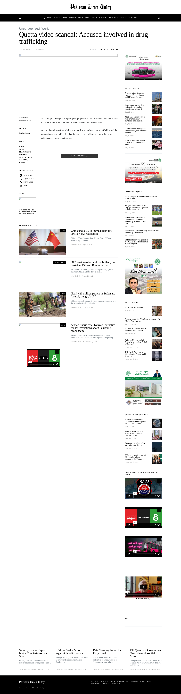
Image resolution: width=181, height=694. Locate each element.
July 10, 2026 (129, 124)
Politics (57, 18)
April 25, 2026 (129, 247)
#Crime (22, 147)
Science (123, 18)
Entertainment (84, 18)
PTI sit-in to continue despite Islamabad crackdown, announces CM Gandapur (136, 457)
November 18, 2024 (132, 359)
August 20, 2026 (130, 202)
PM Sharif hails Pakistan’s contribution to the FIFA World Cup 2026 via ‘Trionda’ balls (136, 221)
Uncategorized (29, 28)
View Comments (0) (79, 156)
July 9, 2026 (129, 136)
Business (72, 18)
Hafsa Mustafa (76, 245)
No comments (26, 49)
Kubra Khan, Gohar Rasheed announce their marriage (136, 329)
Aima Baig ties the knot (134, 307)
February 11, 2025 (131, 448)
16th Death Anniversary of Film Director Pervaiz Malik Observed (135, 354)
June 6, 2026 (129, 236)
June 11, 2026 (129, 227)
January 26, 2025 (131, 333)
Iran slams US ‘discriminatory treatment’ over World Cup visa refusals (142, 232)
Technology (113, 18)
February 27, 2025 (131, 438)
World (94, 18)
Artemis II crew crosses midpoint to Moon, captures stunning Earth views (135, 421)
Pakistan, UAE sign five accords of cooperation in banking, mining (134, 433)
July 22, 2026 (129, 112)
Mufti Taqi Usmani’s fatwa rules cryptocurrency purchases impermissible (135, 119)
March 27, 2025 (130, 324)
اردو (44, 18)
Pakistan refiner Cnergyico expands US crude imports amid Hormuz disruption (135, 95)
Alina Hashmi (75, 276)
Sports (64, 18)
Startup (102, 18)
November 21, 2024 (131, 347)
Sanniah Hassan (24, 133)
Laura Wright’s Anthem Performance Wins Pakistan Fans (141, 197)
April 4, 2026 (129, 426)
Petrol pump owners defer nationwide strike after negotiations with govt (134, 107)
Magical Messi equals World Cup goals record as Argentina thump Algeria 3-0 (136, 208)
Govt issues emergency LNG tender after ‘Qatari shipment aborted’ (136, 131)
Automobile (132, 18)
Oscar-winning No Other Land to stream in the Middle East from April (142, 320)
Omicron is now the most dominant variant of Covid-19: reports (27, 212)
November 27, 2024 (132, 462)
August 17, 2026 (130, 100)
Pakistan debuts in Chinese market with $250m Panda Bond (135, 143)
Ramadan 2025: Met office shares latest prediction (135, 444)
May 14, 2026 (129, 148)
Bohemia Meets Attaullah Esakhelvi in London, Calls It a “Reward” (136, 342)
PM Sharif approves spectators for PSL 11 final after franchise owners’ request (136, 242)
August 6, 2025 (130, 310)
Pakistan (23, 154)
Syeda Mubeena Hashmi (27, 669)
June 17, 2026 (130, 213)
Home (49, 18)
